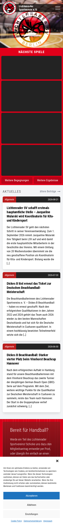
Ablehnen (31, 504)
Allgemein (9, 199)
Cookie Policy (16, 521)
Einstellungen (31, 514)
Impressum (47, 521)
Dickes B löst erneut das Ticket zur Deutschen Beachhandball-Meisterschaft (29, 287)
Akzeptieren (31, 495)
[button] (58, 461)
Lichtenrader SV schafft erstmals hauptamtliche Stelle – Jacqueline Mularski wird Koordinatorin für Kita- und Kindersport (30, 214)
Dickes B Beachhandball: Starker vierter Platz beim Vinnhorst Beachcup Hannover (31, 359)
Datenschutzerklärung (33, 521)
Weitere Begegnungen (17, 180)
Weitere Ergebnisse (47, 180)
